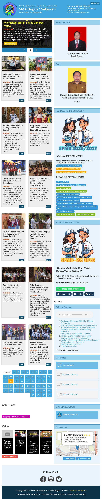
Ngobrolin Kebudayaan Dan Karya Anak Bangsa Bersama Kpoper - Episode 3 (79, 341)
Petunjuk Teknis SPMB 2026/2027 (68, 169)
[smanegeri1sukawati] (43, 482)
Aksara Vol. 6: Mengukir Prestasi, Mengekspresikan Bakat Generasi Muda (24, 22)
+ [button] (59, 434)
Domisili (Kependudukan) (65, 214)
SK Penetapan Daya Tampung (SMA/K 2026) (71, 172)
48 (44, 395)
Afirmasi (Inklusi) (62, 182)
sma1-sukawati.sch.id (78, 490)
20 (11, 381)
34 (38, 386)
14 (27, 377)
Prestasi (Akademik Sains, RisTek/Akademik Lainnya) (74, 197)
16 (38, 377)
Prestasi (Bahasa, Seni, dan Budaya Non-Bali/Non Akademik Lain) (76, 207)
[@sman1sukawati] (59, 482)
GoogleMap (69, 459)
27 (49, 381)
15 (33, 377)
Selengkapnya (10, 44)
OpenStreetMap (85, 455)
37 (5, 390)
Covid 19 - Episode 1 (69, 346)
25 (38, 381)
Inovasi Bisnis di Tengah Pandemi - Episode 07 (79, 325)
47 (38, 395)
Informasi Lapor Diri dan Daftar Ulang (69, 166)
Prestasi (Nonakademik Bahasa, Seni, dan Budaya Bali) (74, 203)
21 (16, 381)
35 (44, 386)
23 (27, 381)
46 (33, 395)
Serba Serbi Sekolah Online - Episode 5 (76, 334)
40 (22, 390)
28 (5, 386)
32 (27, 386)
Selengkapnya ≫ (9, 456)
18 (49, 377)
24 (33, 381)
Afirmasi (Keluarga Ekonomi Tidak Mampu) (71, 185)
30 (16, 386)
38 (11, 390)
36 (49, 386)
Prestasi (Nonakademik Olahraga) (68, 200)
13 (22, 377)
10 (5, 377)
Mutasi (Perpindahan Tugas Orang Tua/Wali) (71, 191)
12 (16, 377)
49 (49, 395)
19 (5, 381)
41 (27, 390)
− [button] (59, 438)
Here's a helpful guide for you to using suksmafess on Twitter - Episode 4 (76, 337)
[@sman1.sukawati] (51, 482)
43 (38, 390)
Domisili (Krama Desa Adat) (85, 214)
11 (11, 377)
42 (33, 390)
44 (44, 390)
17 (44, 377)
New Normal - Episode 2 (70, 344)
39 (16, 390)
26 (44, 381)
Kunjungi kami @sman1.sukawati (15, 416)
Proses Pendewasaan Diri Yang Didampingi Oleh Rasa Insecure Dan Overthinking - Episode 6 (78, 329)
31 (22, 386)
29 (11, 386)
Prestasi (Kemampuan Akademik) (68, 194)
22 (22, 381)
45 (49, 390)
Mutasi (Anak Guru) (63, 188)
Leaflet (76, 455)
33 (33, 386)
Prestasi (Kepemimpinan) (65, 211)
